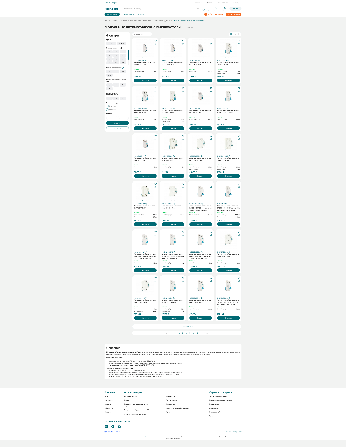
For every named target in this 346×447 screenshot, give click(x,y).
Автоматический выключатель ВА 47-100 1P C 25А (145, 301)
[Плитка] (231, 34)
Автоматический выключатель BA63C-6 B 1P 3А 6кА (200, 301)
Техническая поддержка (218, 396)
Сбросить (117, 128)
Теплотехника (171, 400)
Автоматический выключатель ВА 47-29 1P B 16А (172, 159)
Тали (168, 412)
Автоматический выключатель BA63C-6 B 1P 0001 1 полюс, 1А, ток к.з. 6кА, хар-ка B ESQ (228, 302)
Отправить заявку (233, 14)
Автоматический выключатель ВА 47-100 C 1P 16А (200, 159)
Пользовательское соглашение (220, 400)
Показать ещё (187, 326)
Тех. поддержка (236, 3)
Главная (107, 20)
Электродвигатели (130, 396)
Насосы (126, 400)
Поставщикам (214, 404)
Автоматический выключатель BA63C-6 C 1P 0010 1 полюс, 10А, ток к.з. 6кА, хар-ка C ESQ (200, 208)
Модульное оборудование (163, 20)
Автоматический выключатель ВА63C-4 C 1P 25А (228, 64)
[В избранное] (155, 40)
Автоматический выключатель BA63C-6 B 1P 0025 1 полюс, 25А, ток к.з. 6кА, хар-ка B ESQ (173, 256)
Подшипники (171, 396)
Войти (235, 9)
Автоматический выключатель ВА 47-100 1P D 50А (172, 207)
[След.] (203, 333)
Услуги (107, 396)
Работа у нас (109, 408)
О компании (198, 3)
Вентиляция (170, 404)
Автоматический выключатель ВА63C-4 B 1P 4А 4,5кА (228, 111)
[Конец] (207, 333)
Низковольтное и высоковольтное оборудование (135, 20)
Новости (108, 412)
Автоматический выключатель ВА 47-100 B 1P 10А (228, 255)
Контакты (209, 3)
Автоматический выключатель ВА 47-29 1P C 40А (172, 64)
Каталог (114, 20)
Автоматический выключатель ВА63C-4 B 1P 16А (145, 111)
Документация (214, 408)
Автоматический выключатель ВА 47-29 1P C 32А (145, 64)
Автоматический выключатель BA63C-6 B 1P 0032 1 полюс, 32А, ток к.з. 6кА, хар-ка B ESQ (200, 256)
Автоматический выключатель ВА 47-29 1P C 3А (145, 159)
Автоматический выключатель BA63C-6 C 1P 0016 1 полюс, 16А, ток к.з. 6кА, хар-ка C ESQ (228, 208)
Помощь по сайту (222, 3)
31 (197, 333)
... (193, 333)
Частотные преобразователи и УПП (136, 410)
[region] (117, 43)
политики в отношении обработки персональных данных (145, 437)
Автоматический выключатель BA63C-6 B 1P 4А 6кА (172, 301)
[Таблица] (239, 34)
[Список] (235, 34)
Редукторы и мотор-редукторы (135, 414)
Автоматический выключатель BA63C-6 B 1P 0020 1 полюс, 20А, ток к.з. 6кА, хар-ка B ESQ (145, 256)
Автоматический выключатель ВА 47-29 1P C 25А (200, 111)
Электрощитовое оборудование (177, 408)
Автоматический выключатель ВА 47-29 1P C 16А (228, 159)
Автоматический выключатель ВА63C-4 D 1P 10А (172, 111)
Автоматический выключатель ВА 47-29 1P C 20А (200, 64)
